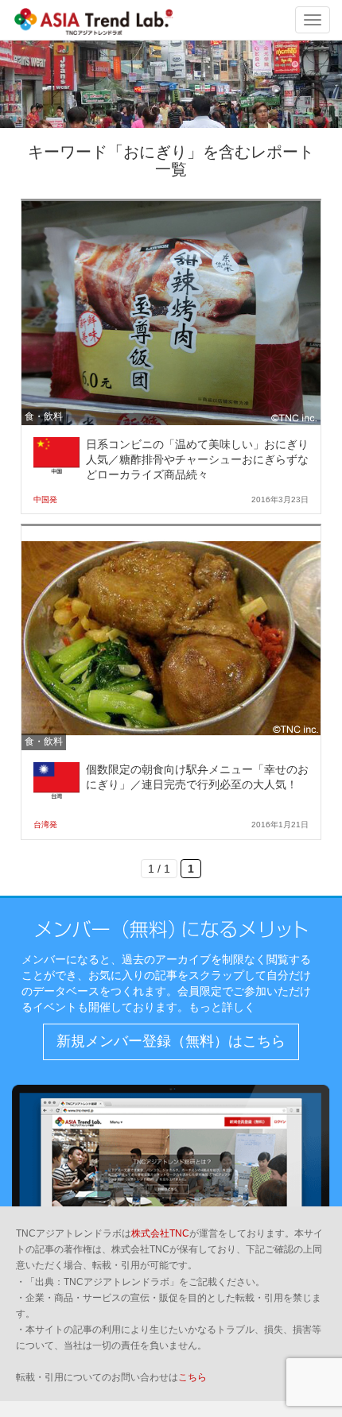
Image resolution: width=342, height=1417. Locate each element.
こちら (192, 1377)
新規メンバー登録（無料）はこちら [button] (171, 1041)
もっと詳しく (221, 1007)
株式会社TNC (160, 1233)
